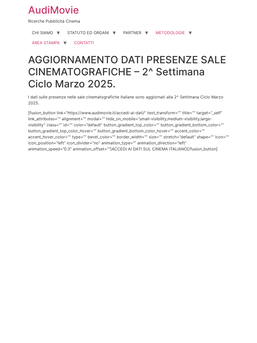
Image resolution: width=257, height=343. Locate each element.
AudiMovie (53, 10)
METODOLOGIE (170, 32)
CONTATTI (84, 42)
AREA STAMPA (46, 42)
